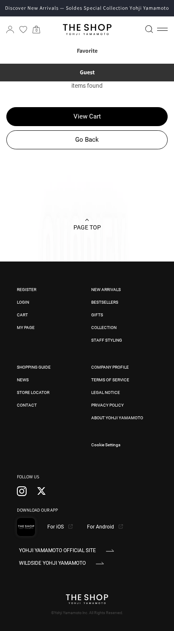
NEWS (23, 380)
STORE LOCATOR (33, 392)
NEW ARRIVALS (106, 289)
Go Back (87, 139)
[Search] (149, 29)
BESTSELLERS (104, 302)
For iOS (56, 527)
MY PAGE (26, 327)
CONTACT (27, 405)
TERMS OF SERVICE (110, 380)
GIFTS (97, 315)
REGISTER (26, 289)
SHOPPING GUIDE (34, 367)
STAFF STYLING (106, 340)
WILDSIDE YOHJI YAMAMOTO (52, 563)
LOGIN (23, 302)
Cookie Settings (105, 444)
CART (22, 315)
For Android (101, 527)
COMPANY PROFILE (110, 367)
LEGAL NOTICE (105, 392)
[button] (162, 29)
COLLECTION (104, 327)
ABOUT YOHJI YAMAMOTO (117, 417)
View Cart (87, 116)
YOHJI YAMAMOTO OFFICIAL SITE (57, 550)
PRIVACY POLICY (107, 405)
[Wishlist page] (23, 29)
